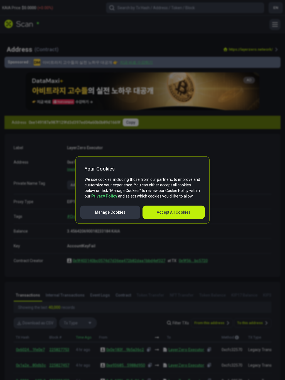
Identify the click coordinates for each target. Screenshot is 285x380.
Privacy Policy (104, 196)
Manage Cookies (110, 212)
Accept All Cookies (174, 212)
